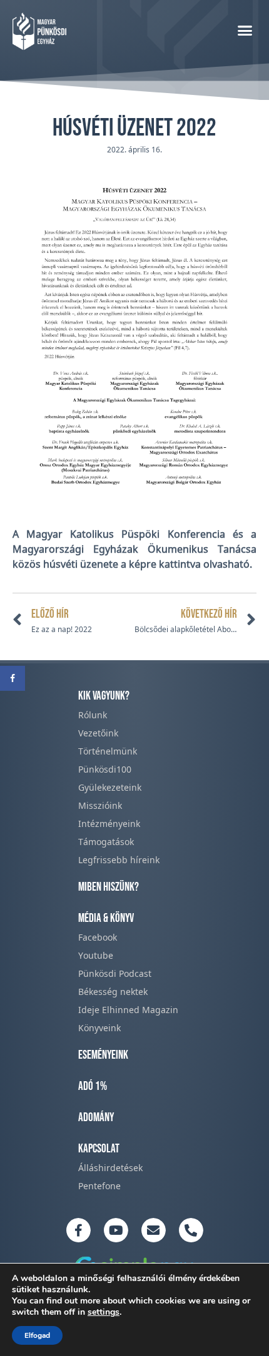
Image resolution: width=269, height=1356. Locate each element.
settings (103, 1312)
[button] (245, 30)
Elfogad (37, 1335)
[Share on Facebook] (12, 678)
